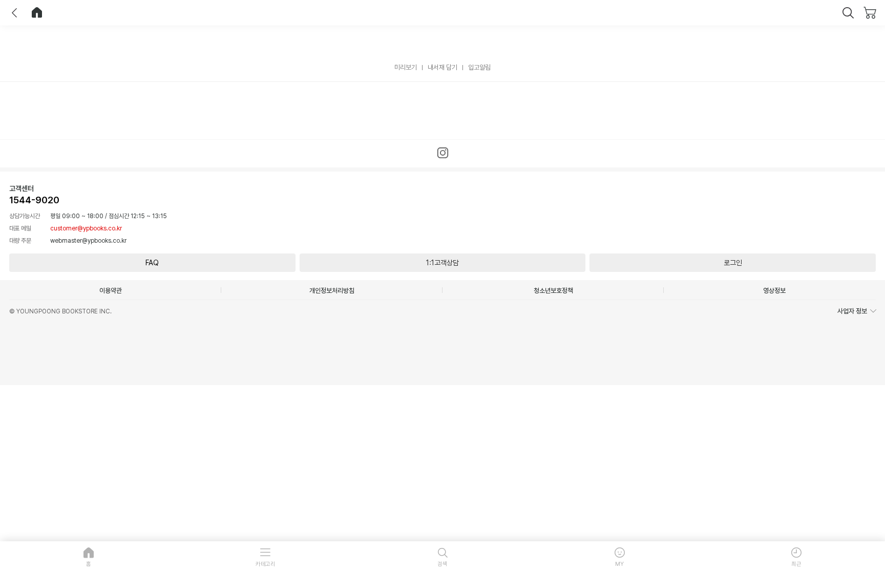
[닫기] (848, 13)
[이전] (14, 13)
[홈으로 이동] (37, 13)
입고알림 (479, 67)
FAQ (152, 263)
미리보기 (405, 67)
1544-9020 (34, 200)
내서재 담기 (442, 67)
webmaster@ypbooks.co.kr (88, 240)
